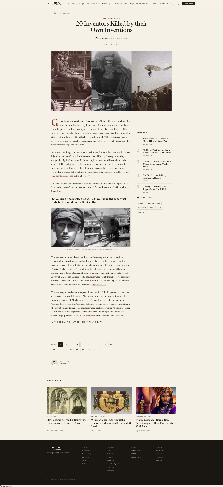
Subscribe (188, 3)
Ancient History (71, 4)
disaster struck (99, 285)
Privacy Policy (87, 450)
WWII (159, 208)
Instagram (159, 454)
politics (141, 212)
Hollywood (118, 4)
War (151, 208)
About (155, 4)
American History (93, 4)
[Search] (178, 4)
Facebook (159, 450)
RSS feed (159, 460)
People (82, 4)
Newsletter (159, 457)
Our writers (110, 470)
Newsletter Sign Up (113, 464)
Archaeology (129, 4)
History (141, 203)
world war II (142, 208)
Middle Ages (107, 4)
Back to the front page (61, 13)
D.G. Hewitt (104, 38)
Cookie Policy (86, 454)
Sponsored (110, 467)
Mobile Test (111, 460)
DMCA (84, 464)
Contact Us (164, 4)
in (111, 44)
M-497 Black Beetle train (85, 316)
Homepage (110, 457)
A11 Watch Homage (143, 4)
